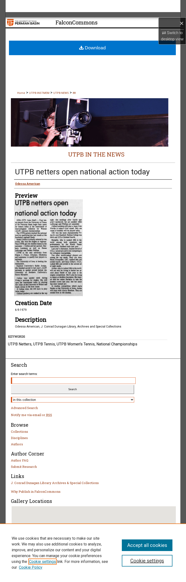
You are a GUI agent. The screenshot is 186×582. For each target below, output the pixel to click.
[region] (93, 552)
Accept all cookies (147, 545)
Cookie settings (42, 561)
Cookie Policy (30, 567)
